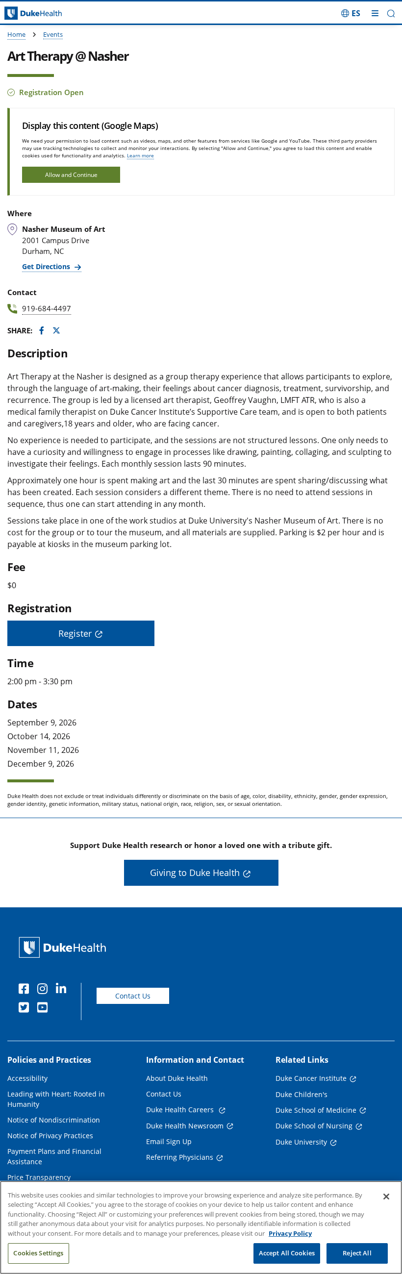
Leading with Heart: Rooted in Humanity (56, 1099)
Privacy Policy (290, 1233)
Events (53, 34)
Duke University (301, 1142)
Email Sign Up (169, 1141)
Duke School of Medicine (316, 1110)
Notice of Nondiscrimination (53, 1119)
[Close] (386, 1196)
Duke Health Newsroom (185, 1125)
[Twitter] (26, 1008)
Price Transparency (39, 1177)
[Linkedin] (63, 990)
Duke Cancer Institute (311, 1078)
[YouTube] (44, 1008)
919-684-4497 (46, 308)
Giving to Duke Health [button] (195, 872)
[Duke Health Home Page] (64, 947)
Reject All (357, 1253)
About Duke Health (177, 1078)
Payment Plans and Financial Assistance (54, 1156)
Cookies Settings (38, 1253)
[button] (351, 13)
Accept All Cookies (287, 1253)
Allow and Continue (71, 175)
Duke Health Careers (181, 1109)
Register (75, 633)
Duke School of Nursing (314, 1125)
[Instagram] (44, 990)
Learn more (140, 155)
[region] (201, 1227)
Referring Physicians (179, 1157)
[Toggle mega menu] (375, 13)
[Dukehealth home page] (50, 13)
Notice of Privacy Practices (50, 1135)
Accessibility (27, 1078)
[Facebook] (26, 990)
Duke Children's (301, 1094)
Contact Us (133, 995)
